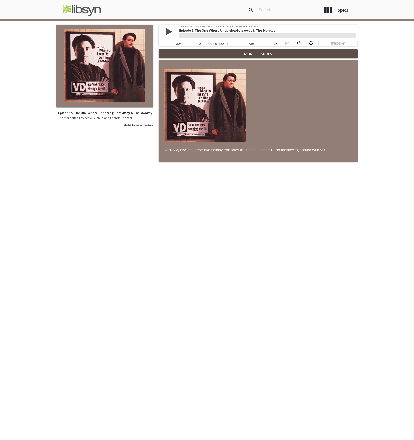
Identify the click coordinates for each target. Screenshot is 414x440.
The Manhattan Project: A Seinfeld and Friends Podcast (95, 118)
